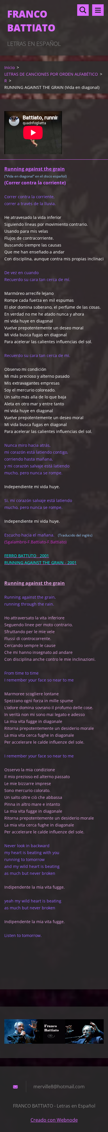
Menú (98, 10)
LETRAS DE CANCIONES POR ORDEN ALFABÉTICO (51, 74)
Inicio (9, 67)
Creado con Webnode (54, 1120)
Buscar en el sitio (83, 10)
